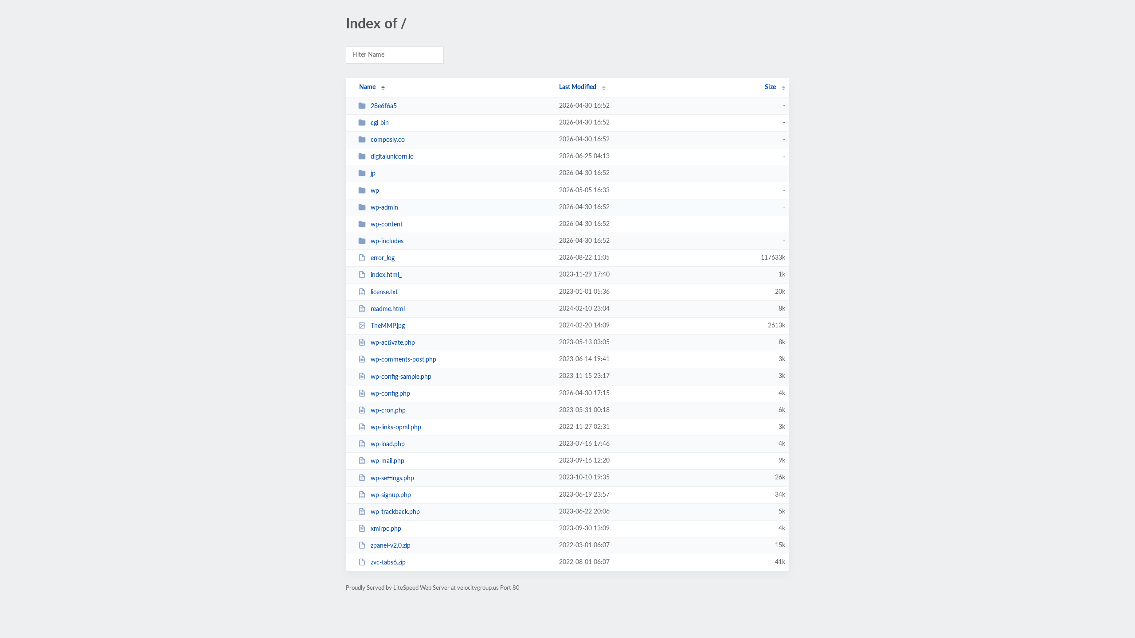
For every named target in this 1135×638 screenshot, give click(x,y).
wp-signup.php (391, 495)
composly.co (388, 140)
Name (367, 87)
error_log (383, 258)
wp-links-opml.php (396, 427)
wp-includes (387, 241)
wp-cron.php (388, 411)
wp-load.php (388, 444)
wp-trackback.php (395, 512)
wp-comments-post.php (403, 360)
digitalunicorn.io (392, 157)
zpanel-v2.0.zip (391, 546)
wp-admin (384, 208)
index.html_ (386, 275)
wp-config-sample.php (401, 376)
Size (770, 87)
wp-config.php (390, 394)
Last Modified (577, 87)
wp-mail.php (387, 461)
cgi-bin (380, 123)
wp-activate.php (393, 343)
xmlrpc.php (386, 529)
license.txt (384, 292)
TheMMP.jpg (388, 326)
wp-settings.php (392, 478)
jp (373, 174)
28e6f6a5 (384, 106)
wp (375, 191)
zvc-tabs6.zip (388, 563)
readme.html (388, 309)
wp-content (387, 225)
